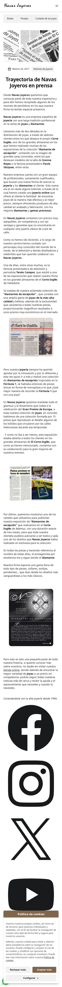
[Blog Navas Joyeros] (17, 5)
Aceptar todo (44, 969)
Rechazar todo (18, 969)
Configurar (29, 978)
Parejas (24, 18)
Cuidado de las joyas (46, 18)
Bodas (10, 18)
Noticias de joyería (43, 68)
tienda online (11, 670)
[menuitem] (10, 18)
